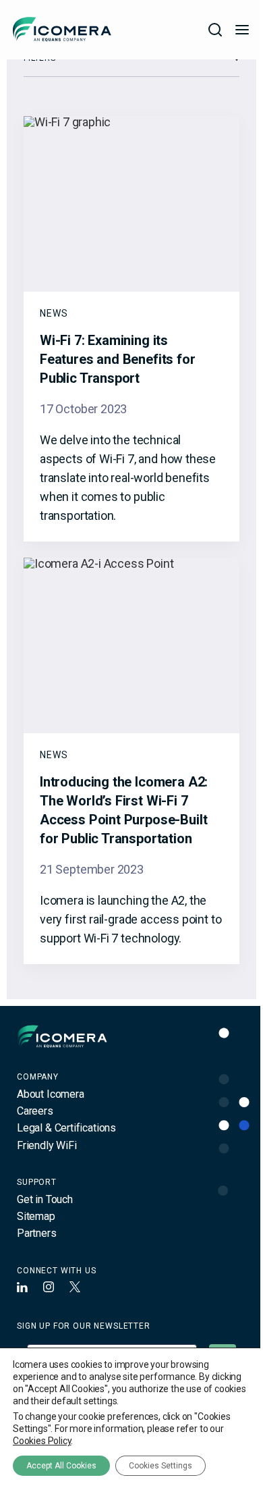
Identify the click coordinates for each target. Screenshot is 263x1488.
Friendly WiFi (47, 1145)
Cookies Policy (42, 1440)
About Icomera (50, 1094)
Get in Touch (45, 1199)
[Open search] (215, 29)
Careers (35, 1111)
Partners (37, 1233)
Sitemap (36, 1216)
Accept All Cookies (61, 1465)
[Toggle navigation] (242, 29)
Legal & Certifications (66, 1127)
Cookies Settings (160, 1465)
